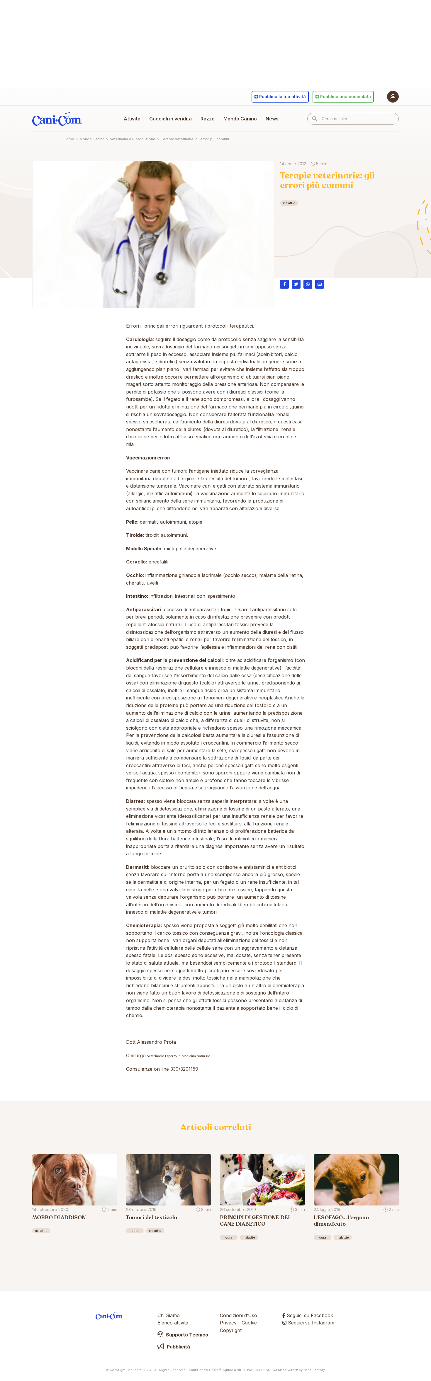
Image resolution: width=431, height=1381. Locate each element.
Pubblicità (178, 1347)
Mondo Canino (240, 119)
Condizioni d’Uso (238, 1315)
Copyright (231, 1330)
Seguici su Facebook (309, 1315)
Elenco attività (172, 1323)
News (272, 119)
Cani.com (57, 118)
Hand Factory (314, 1370)
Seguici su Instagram (310, 1323)
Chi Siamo (168, 1315)
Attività (132, 119)
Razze (208, 119)
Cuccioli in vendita (170, 119)
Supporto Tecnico (186, 1335)
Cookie (249, 1323)
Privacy (228, 1323)
